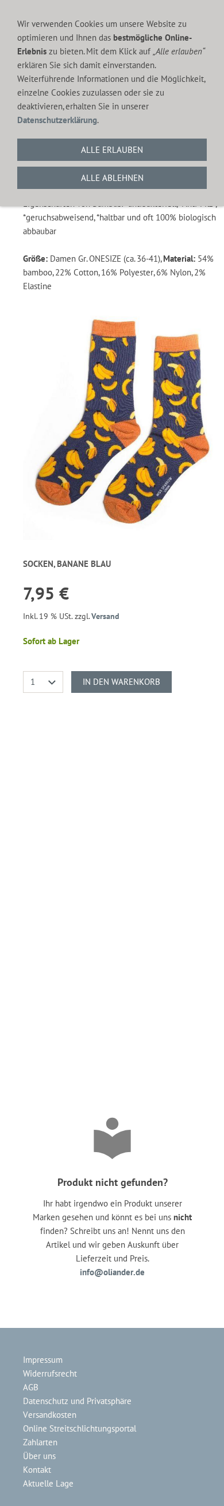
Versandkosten (49, 1414)
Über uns (39, 1455)
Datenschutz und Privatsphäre (77, 1400)
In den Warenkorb (121, 681)
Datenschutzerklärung (57, 120)
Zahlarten (40, 1442)
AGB (30, 1387)
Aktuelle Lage (48, 1483)
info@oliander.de (112, 1272)
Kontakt (37, 1469)
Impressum (43, 1359)
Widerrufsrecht (50, 1373)
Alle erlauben (112, 149)
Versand (105, 616)
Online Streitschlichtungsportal (79, 1428)
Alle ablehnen (112, 177)
